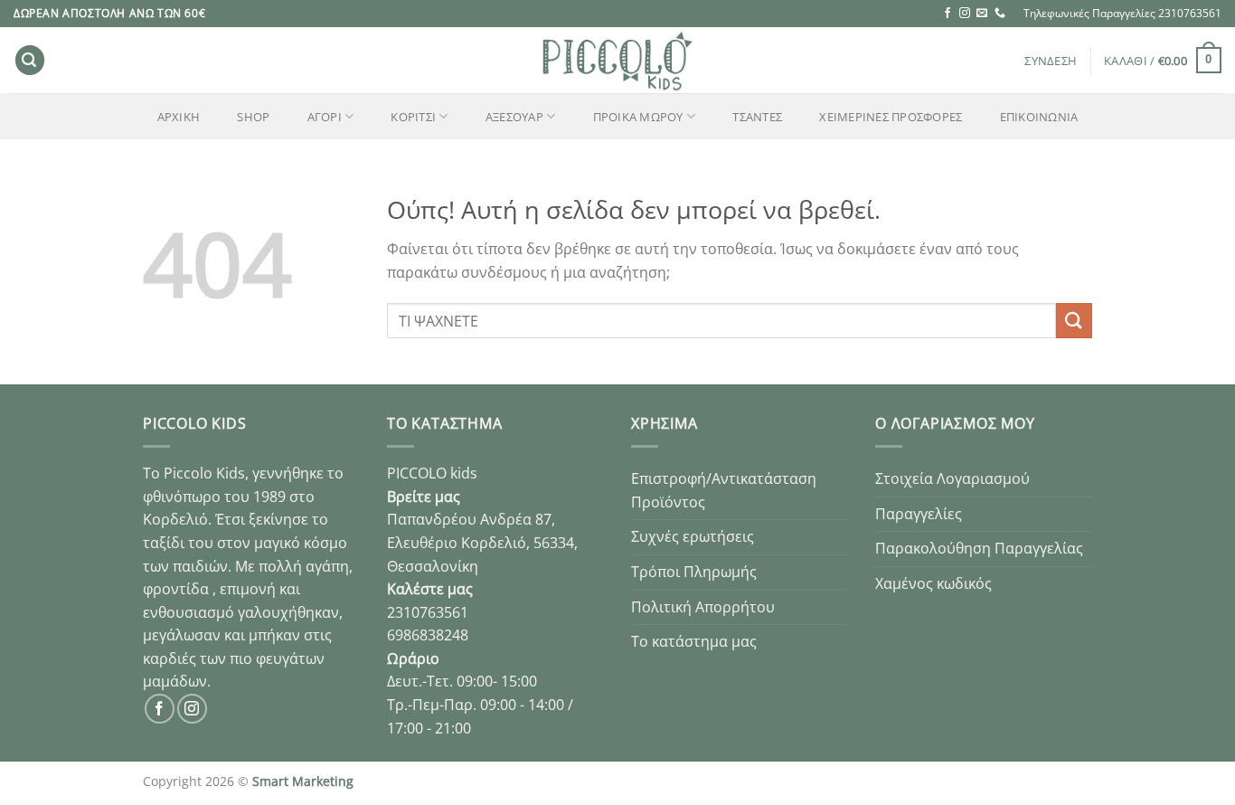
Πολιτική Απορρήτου (703, 607)
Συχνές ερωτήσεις (692, 536)
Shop (253, 117)
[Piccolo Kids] (617, 60)
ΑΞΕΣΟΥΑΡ (514, 117)
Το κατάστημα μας (694, 641)
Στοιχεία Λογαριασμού (952, 478)
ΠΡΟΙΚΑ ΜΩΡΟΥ (638, 117)
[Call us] (1000, 13)
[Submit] (1074, 320)
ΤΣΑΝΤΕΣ (757, 117)
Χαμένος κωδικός (933, 583)
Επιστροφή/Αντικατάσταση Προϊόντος (723, 490)
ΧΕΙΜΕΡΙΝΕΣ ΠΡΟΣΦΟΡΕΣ (890, 117)
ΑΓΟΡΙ (324, 117)
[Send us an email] (981, 13)
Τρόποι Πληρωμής (694, 572)
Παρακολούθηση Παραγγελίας (979, 548)
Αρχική (179, 117)
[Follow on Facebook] (947, 13)
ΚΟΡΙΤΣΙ (413, 117)
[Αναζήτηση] (29, 60)
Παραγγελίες (918, 514)
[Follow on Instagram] (964, 13)
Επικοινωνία (1039, 117)
